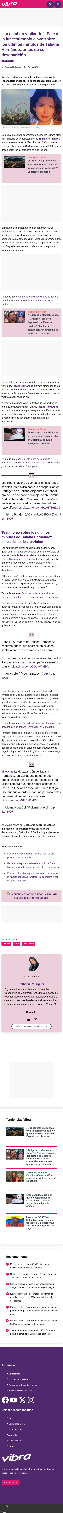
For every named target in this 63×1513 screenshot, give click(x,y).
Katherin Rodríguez (13, 67)
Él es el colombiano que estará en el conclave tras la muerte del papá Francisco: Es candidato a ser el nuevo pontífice (33, 877)
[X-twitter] (22, 1400)
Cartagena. (15, 559)
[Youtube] (13, 1400)
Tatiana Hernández (22, 386)
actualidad (6, 944)
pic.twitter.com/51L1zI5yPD (19, 800)
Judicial (16, 944)
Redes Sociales (28, 944)
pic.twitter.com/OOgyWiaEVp (30, 666)
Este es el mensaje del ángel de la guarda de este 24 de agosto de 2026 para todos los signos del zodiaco (33, 1297)
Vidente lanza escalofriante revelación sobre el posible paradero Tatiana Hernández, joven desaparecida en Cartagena (30, 463)
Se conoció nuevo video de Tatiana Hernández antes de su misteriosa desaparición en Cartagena (29, 300)
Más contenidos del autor (31, 1026)
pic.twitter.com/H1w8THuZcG (41, 507)
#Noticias (7, 771)
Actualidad (7, 61)
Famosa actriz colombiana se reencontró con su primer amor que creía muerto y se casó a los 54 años (33, 1310)
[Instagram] (31, 1400)
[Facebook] (5, 1400)
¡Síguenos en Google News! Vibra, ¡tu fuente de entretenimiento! (33, 896)
